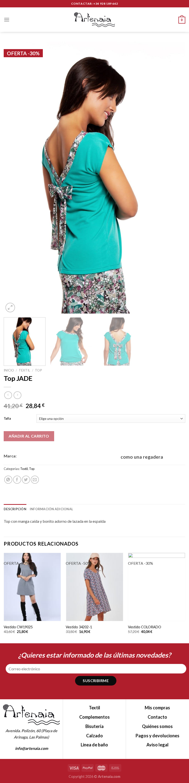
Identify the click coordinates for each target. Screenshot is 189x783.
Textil (24, 370)
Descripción (15, 509)
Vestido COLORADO (144, 627)
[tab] (15, 509)
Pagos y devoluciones (157, 735)
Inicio (9, 370)
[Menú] (7, 20)
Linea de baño (94, 744)
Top (38, 370)
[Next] (175, 178)
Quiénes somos (157, 726)
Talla (7, 418)
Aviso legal (157, 744)
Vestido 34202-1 (79, 627)
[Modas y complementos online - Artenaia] (94, 19)
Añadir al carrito (29, 436)
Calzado (94, 735)
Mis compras (157, 707)
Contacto (157, 717)
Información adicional (51, 509)
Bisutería (94, 726)
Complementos (94, 717)
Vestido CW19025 (18, 627)
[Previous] (13, 178)
